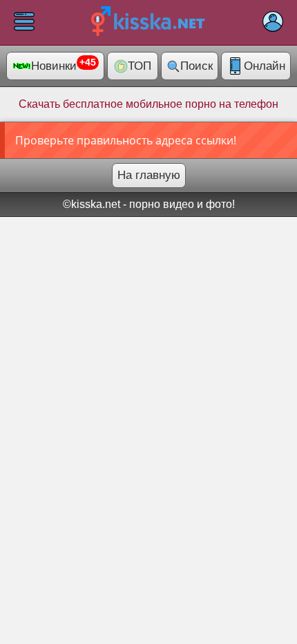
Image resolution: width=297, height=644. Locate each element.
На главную (148, 175)
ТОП (139, 66)
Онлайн (264, 66)
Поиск (196, 66)
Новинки (63, 65)
